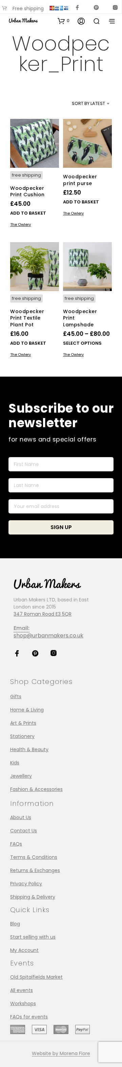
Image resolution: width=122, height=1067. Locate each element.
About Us (20, 817)
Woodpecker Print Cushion (27, 191)
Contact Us (23, 830)
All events (21, 990)
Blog (15, 923)
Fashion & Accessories (36, 789)
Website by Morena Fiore (61, 1053)
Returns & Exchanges (35, 870)
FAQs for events (29, 1016)
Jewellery (21, 776)
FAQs (16, 843)
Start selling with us (33, 937)
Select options (82, 343)
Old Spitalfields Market (36, 977)
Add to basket (28, 213)
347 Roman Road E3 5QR (43, 614)
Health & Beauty (29, 749)
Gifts (15, 696)
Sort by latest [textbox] (88, 103)
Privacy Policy (26, 883)
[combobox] (81, 103)
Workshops (23, 1003)
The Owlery (20, 224)
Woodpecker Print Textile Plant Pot (27, 318)
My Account (24, 950)
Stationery (22, 736)
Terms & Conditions (33, 857)
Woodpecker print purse (80, 180)
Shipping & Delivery (32, 896)
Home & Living (27, 709)
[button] (63, 20)
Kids (14, 762)
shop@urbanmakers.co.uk (48, 635)
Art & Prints (23, 723)
